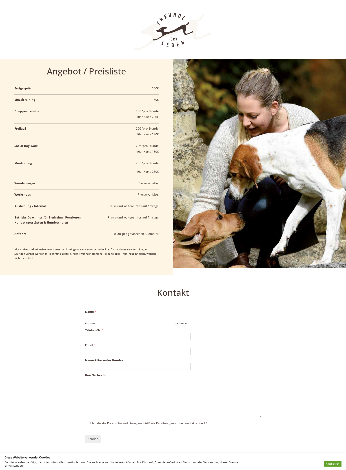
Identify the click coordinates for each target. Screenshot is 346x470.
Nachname (181, 323)
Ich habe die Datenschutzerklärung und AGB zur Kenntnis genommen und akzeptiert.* (148, 423)
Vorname (90, 323)
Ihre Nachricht (95, 375)
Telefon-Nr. (94, 330)
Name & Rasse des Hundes (104, 360)
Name (90, 312)
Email (90, 345)
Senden (93, 439)
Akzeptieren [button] (332, 463)
